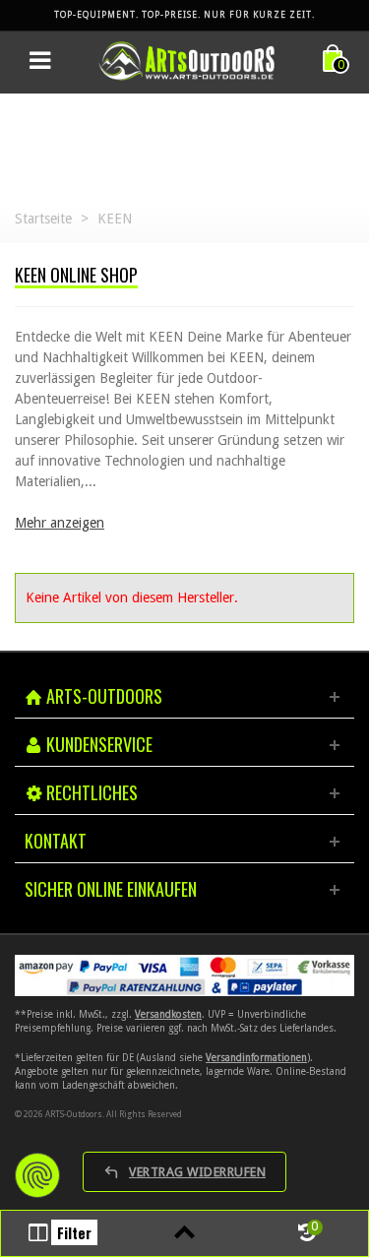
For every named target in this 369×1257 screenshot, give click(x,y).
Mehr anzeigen (59, 523)
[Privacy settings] (37, 1175)
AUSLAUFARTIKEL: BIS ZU (184, 13)
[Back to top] (184, 1233)
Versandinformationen (256, 1057)
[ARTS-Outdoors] (187, 60)
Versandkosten (168, 1014)
